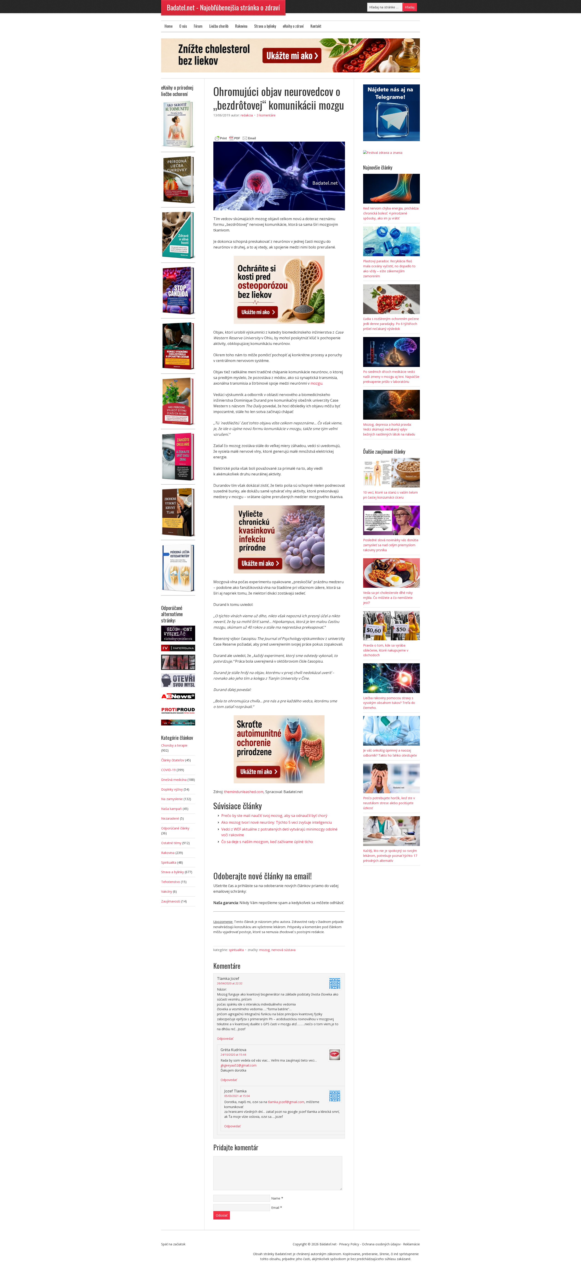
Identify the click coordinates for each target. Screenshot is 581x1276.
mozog (264, 950)
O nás (183, 26)
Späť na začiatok (173, 1244)
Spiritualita (236, 950)
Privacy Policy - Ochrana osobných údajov (370, 1244)
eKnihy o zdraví (293, 26)
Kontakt (315, 26)
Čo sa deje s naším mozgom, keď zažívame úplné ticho (267, 841)
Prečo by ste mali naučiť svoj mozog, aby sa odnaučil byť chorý (274, 815)
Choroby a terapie (174, 745)
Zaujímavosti (170, 901)
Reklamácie (411, 1244)
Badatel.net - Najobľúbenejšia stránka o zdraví (223, 7)
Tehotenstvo (170, 882)
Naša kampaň (171, 808)
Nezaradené (170, 818)
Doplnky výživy (172, 789)
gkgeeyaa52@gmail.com (238, 1065)
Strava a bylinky (265, 26)
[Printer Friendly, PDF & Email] (235, 137)
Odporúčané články (175, 828)
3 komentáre (266, 115)
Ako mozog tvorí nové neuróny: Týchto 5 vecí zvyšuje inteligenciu (276, 822)
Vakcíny (166, 891)
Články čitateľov (172, 760)
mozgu (316, 383)
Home (168, 26)
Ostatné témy (171, 843)
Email (275, 1207)
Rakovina (241, 26)
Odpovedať (225, 1038)
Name (275, 1198)
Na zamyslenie (172, 799)
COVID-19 (168, 770)
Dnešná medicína (174, 779)
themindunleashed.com (243, 791)
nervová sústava (283, 950)
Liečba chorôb (218, 26)
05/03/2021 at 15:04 (237, 1096)
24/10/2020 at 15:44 (233, 1055)
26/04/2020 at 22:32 (229, 983)
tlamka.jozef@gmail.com (286, 1102)
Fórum (198, 26)
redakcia (247, 115)
